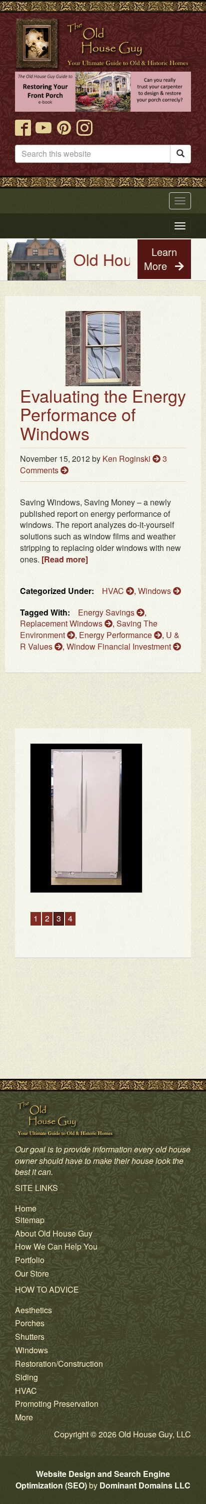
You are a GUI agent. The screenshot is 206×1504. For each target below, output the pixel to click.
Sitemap (29, 1220)
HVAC (114, 590)
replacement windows (62, 623)
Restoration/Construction (59, 1363)
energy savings (107, 612)
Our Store (32, 1273)
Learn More (160, 258)
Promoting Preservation (56, 1403)
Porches (29, 1323)
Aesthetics (33, 1310)
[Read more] (65, 559)
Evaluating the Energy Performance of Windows (103, 414)
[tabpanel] (103, 818)
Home (25, 1208)
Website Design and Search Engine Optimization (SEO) (93, 1479)
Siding (26, 1377)
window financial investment (119, 646)
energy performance (116, 635)
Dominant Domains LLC (145, 1485)
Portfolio (29, 1260)
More (24, 1417)
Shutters (29, 1336)
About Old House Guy (53, 1233)
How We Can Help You (56, 1246)
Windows (155, 590)
